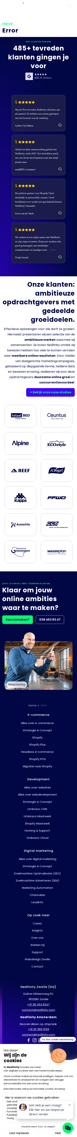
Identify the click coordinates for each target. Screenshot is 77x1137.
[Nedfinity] (16, 5)
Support (37, 952)
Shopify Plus (37, 744)
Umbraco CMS (37, 809)
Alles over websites (37, 787)
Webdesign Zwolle (37, 959)
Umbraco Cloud (37, 838)
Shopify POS (37, 759)
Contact (37, 966)
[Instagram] (35, 1040)
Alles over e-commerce (37, 723)
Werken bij (37, 945)
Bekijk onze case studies (52, 392)
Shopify (37, 737)
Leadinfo (37, 902)
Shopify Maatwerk (37, 823)
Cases (37, 923)
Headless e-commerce (37, 752)
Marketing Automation (37, 888)
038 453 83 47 (50, 619)
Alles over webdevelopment (37, 794)
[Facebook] (30, 1040)
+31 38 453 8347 (38, 1004)
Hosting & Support (37, 830)
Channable (37, 895)
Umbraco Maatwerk (37, 816)
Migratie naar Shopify (37, 766)
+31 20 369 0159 (38, 1029)
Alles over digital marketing (37, 859)
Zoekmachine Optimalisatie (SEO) (37, 873)
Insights (37, 930)
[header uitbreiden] (69, 5)
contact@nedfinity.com (38, 1010)
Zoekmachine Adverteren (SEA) (37, 880)
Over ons (37, 938)
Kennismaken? (17, 619)
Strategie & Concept (37, 730)
